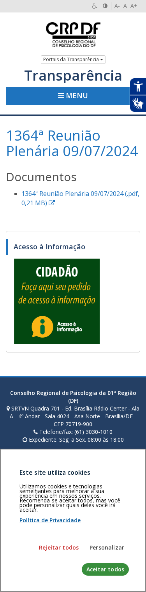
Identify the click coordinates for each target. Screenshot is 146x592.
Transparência (73, 75)
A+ (133, 5)
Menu (76, 95)
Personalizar (107, 547)
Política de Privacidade (50, 520)
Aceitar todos (105, 569)
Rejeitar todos (59, 547)
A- (117, 5)
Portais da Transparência (71, 59)
